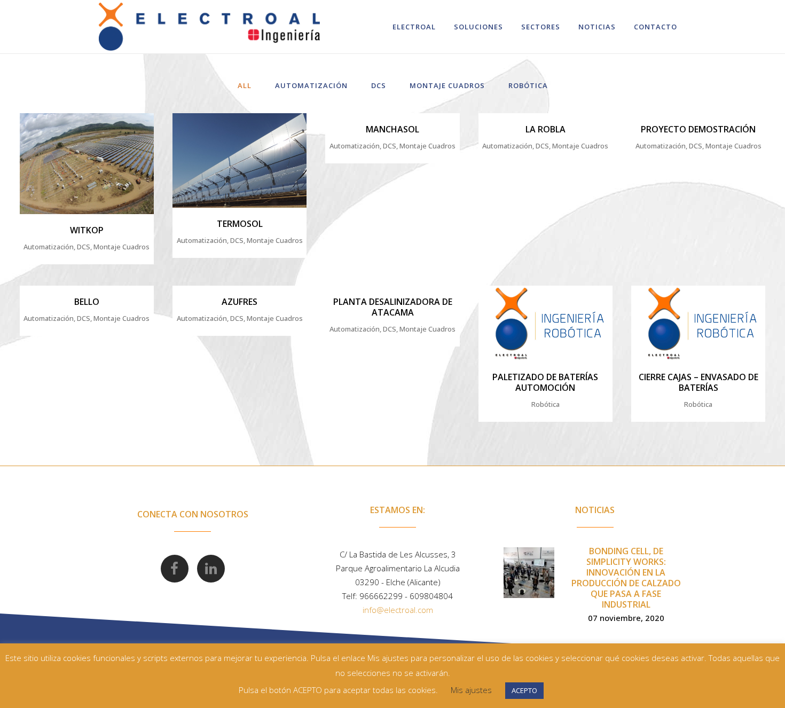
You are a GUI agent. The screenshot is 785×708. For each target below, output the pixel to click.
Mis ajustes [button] (471, 690)
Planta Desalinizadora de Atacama (392, 307)
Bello (86, 302)
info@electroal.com (398, 609)
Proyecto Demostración (698, 129)
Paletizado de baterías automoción (545, 382)
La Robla (545, 129)
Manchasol (392, 129)
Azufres (239, 302)
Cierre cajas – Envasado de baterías (698, 382)
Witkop (87, 230)
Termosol (240, 224)
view (109, 162)
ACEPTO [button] (524, 690)
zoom (66, 162)
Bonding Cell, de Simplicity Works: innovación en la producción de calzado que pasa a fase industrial (626, 577)
